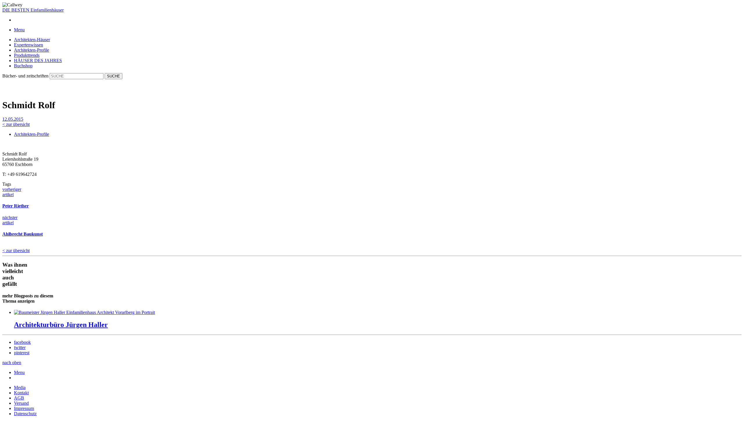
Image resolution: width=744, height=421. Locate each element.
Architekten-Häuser (32, 39)
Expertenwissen (28, 44)
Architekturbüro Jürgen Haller (61, 324)
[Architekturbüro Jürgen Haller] (84, 312)
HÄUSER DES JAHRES (38, 60)
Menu (19, 372)
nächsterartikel (9, 220)
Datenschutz (25, 413)
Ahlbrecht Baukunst (22, 234)
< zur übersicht (16, 124)
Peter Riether (15, 205)
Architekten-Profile (31, 50)
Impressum (24, 408)
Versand (21, 403)
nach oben (11, 362)
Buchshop (23, 65)
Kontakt (21, 392)
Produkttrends (27, 55)
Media (20, 387)
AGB (19, 397)
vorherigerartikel (11, 192)
